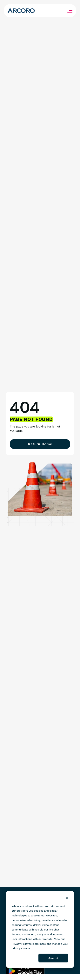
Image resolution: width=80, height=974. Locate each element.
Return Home (40, 444)
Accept (53, 958)
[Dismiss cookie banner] (67, 898)
